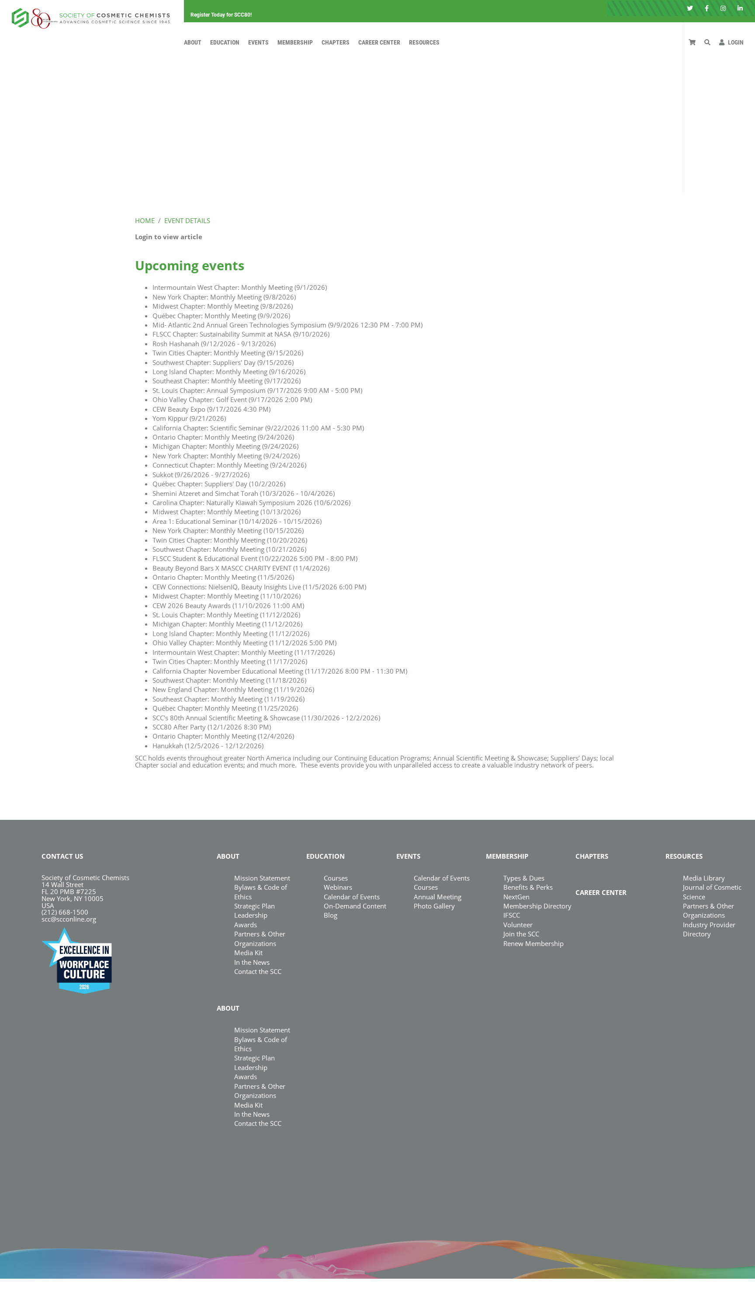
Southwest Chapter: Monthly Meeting (229, 549)
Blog (330, 915)
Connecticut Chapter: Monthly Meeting (229, 465)
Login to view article (168, 236)
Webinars (338, 887)
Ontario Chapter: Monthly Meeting (223, 437)
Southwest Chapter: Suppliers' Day (223, 362)
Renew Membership (533, 943)
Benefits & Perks (528, 887)
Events (258, 42)
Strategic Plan (254, 906)
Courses (336, 878)
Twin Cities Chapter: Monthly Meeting (227, 352)
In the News (252, 962)
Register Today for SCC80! (221, 15)
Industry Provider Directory (709, 929)
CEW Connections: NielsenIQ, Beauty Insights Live (259, 586)
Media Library (704, 878)
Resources (424, 42)
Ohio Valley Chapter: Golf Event (232, 399)
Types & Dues (523, 878)
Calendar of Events (352, 896)
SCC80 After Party (211, 727)
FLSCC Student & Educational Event (254, 558)
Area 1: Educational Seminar (237, 521)
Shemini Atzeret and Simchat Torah (243, 493)
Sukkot (200, 474)
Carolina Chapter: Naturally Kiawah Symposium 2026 (251, 502)
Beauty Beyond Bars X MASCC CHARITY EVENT (240, 568)
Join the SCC (521, 933)
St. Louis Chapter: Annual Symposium (257, 390)
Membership (295, 42)
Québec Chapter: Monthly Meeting (221, 315)
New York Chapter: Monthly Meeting (224, 296)
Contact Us (62, 856)
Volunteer (518, 924)
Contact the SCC (257, 971)
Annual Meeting (437, 896)
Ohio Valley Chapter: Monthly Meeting (244, 642)
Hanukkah (207, 745)
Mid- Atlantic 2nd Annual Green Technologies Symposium (287, 324)
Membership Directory (537, 906)
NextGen (516, 896)
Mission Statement (262, 878)
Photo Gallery (434, 906)
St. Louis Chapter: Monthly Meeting (226, 614)
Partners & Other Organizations (259, 1091)
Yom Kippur (189, 418)
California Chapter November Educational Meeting (279, 671)
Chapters (336, 42)
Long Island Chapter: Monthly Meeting (228, 371)
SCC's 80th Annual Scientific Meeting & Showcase (266, 717)
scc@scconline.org (69, 919)
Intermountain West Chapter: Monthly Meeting (239, 287)
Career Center (379, 42)
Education (224, 42)
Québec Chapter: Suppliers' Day (218, 483)
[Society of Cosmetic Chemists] (88, 15)
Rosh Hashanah (214, 343)
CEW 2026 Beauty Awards (228, 605)
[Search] (707, 42)
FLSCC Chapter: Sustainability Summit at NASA (240, 334)
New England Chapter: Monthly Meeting (233, 689)
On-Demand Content (355, 906)
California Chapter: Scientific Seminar (258, 427)
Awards (245, 924)
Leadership (250, 915)
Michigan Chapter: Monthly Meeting (225, 446)
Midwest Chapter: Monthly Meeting (222, 306)
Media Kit (248, 952)
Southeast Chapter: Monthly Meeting (226, 380)
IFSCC (511, 915)
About (192, 42)
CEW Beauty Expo (211, 409)
